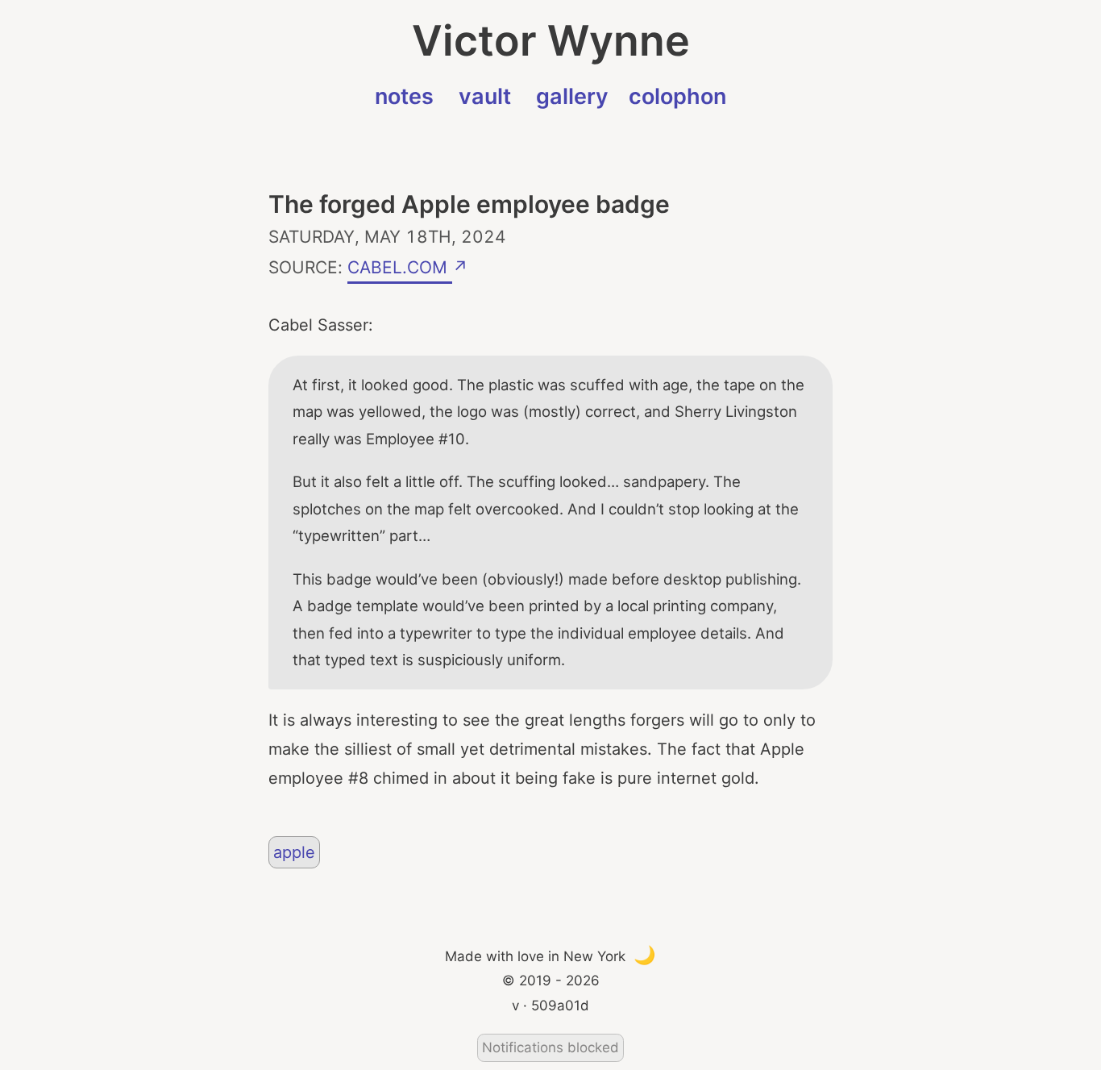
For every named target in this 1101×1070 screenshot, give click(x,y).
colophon (677, 96)
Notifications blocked (550, 1047)
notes (404, 96)
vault (485, 96)
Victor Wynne (551, 40)
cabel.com (399, 264)
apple (294, 852)
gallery (572, 96)
